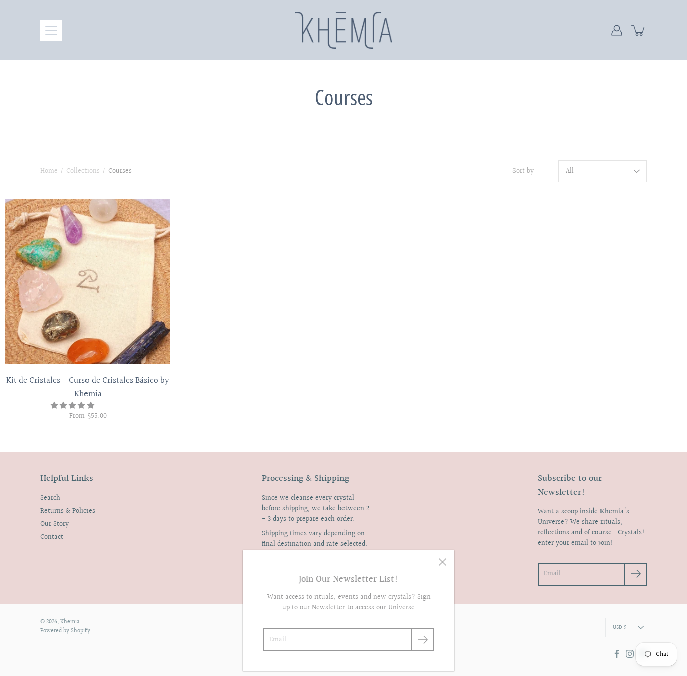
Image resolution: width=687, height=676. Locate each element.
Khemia (70, 622)
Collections (83, 171)
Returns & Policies (67, 511)
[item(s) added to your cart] (639, 30)
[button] (73, 405)
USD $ (620, 627)
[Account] (617, 30)
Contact (51, 537)
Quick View (88, 282)
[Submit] (422, 639)
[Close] (442, 562)
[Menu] (51, 30)
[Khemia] (344, 30)
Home (49, 171)
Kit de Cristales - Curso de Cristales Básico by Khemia (87, 387)
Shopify (80, 631)
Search (50, 498)
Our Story (54, 524)
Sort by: (524, 171)
